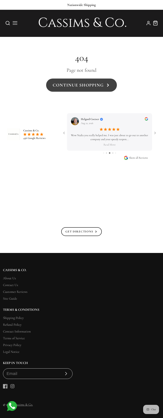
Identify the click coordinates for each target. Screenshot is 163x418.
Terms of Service (14, 338)
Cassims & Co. (23, 404)
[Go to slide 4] (109, 153)
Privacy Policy (12, 345)
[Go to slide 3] (106, 152)
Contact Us (10, 285)
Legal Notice (11, 352)
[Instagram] (12, 386)
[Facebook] (5, 386)
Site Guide (10, 298)
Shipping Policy (13, 318)
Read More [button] (110, 144)
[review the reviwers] (146, 119)
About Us (9, 278)
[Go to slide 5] (112, 152)
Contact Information (17, 331)
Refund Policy (12, 325)
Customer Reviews (15, 292)
